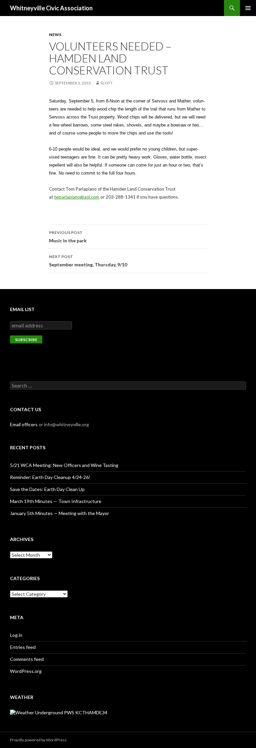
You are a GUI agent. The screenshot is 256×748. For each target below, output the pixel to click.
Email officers (24, 424)
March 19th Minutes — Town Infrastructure (55, 501)
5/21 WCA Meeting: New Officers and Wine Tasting (64, 465)
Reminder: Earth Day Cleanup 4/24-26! (50, 477)
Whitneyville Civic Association (51, 8)
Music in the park (68, 236)
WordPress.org (26, 671)
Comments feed (27, 659)
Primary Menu (248, 8)
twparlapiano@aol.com (76, 197)
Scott (106, 82)
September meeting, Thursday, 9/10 (88, 260)
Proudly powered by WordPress (38, 739)
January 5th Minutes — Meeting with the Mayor (59, 513)
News (55, 34)
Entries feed (23, 647)
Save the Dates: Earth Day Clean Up (47, 489)
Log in (16, 635)
